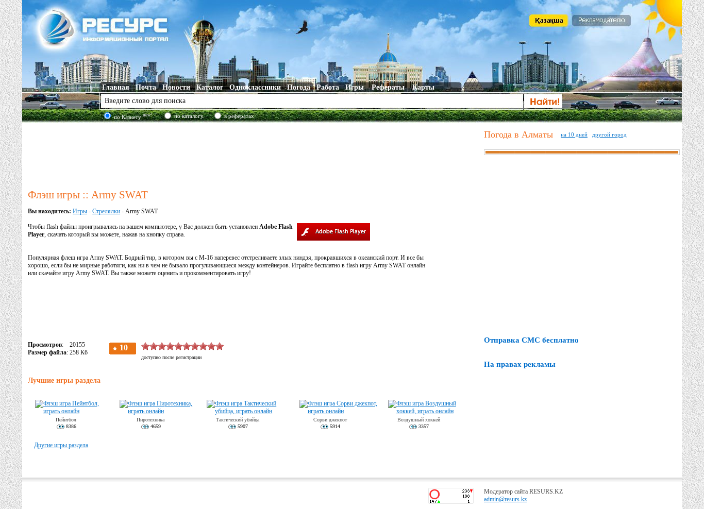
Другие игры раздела (61, 445)
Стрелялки (106, 211)
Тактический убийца (237, 419)
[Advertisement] (253, 154)
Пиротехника (150, 419)
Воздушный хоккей (418, 419)
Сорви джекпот (330, 419)
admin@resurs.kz (505, 499)
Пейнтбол (66, 419)
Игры (80, 211)
